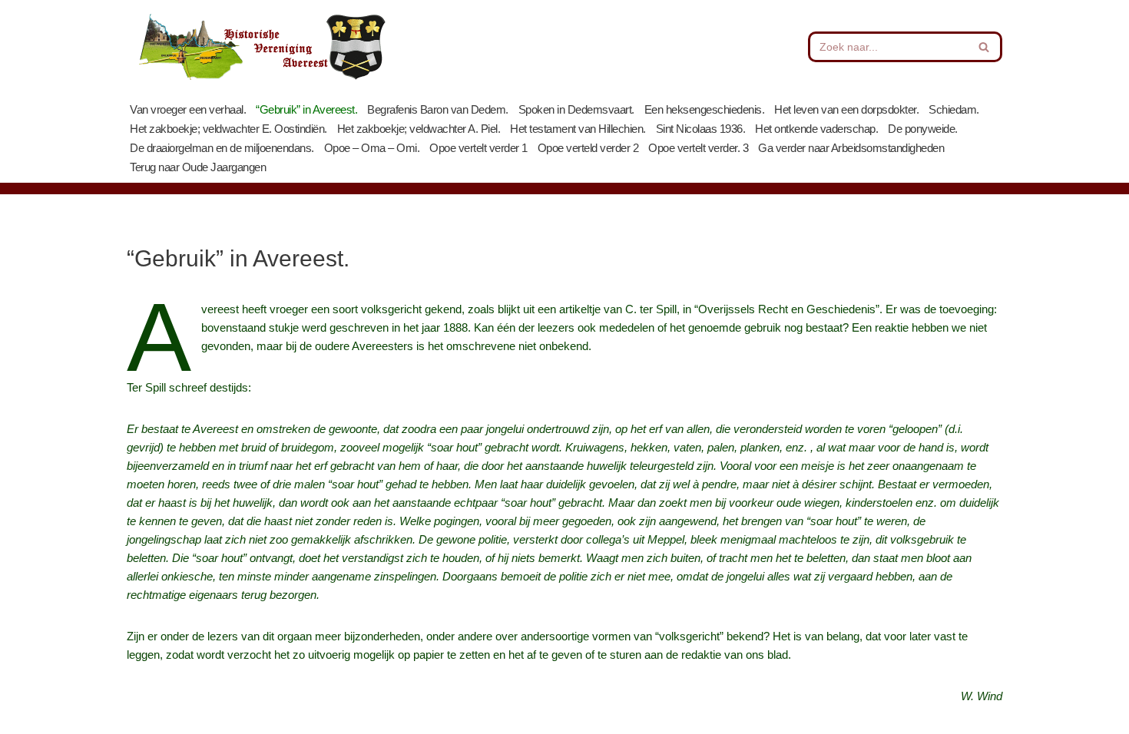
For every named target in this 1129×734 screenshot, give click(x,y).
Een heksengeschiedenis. (704, 109)
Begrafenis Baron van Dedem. (437, 109)
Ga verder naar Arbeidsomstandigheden (851, 147)
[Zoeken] (985, 46)
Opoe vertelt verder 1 (478, 147)
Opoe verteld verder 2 (588, 147)
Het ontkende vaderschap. (816, 128)
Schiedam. (954, 109)
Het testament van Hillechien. (578, 128)
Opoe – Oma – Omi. (372, 147)
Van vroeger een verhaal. (188, 109)
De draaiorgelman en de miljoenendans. (222, 147)
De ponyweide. (923, 128)
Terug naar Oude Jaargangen (198, 167)
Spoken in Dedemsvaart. (576, 109)
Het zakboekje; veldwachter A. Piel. (419, 128)
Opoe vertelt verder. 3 (698, 147)
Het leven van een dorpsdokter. (846, 109)
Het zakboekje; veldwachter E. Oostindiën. (228, 128)
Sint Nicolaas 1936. (701, 128)
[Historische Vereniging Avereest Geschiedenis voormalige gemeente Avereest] (261, 47)
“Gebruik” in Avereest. (306, 109)
